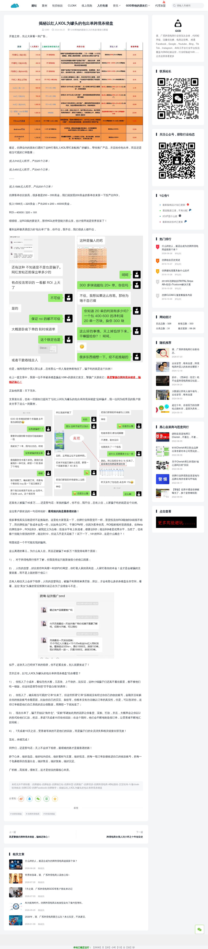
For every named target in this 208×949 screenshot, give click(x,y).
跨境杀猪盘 (50, 813)
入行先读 (102, 5)
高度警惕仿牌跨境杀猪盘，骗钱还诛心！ (29, 834)
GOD (47, 30)
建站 (34, 5)
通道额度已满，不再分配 (175, 210)
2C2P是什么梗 (169, 216)
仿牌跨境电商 (33, 813)
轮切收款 (57, 5)
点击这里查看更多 (165, 56)
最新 (164, 221)
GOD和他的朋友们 (136, 5)
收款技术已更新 (175, 221)
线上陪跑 (87, 5)
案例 (44, 5)
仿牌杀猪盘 (17, 813)
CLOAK (72, 5)
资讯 (115, 5)
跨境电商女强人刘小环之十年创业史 (125, 834)
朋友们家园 (102, 30)
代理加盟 (160, 3)
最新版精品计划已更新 (173, 204)
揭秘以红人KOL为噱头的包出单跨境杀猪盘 (80, 787)
